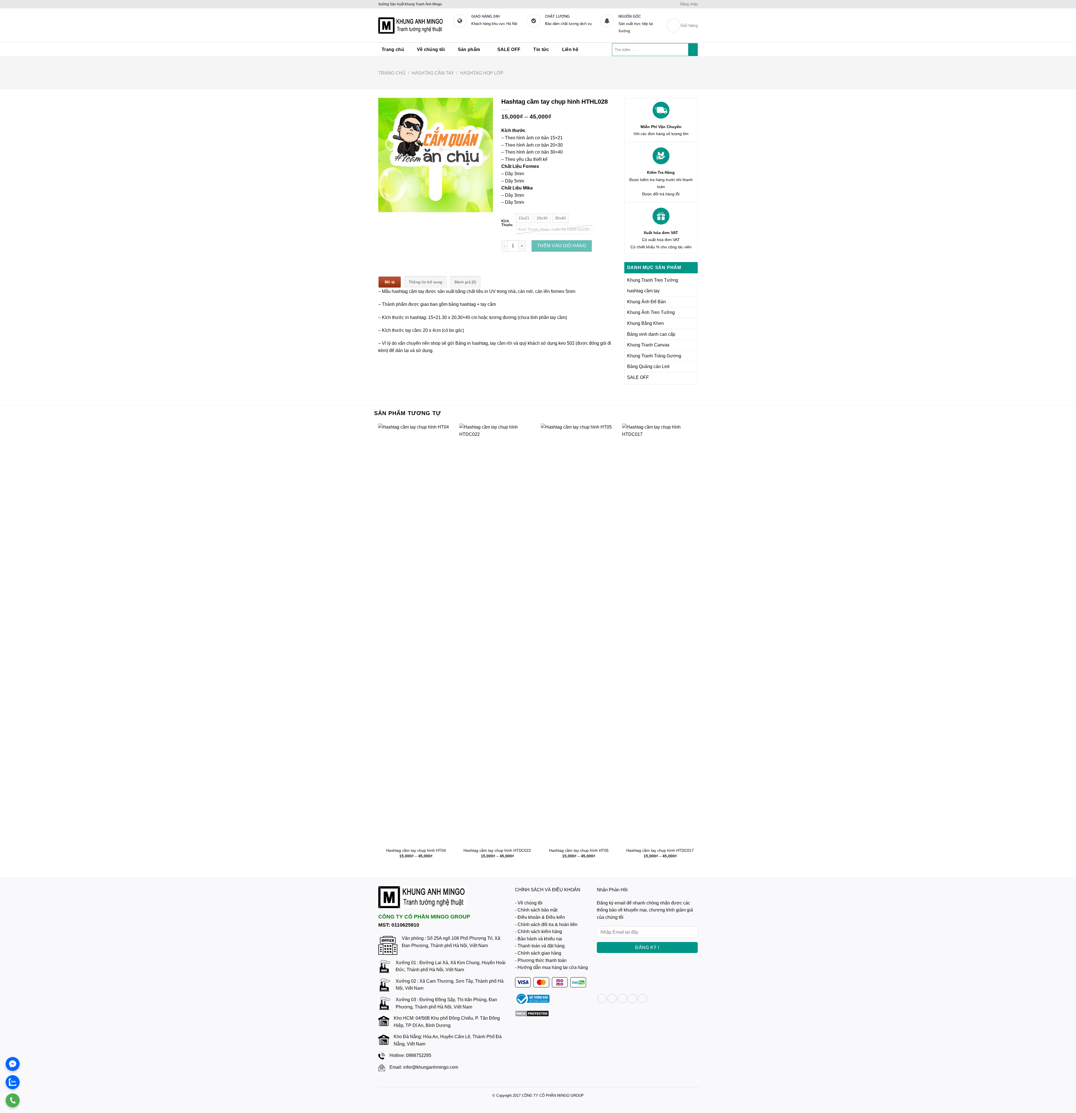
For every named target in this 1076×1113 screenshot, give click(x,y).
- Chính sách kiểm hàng (538, 931)
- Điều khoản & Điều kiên (540, 917)
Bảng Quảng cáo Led (648, 366)
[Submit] (693, 49)
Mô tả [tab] (390, 282)
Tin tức (541, 49)
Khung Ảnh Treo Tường (651, 312)
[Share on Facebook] (602, 998)
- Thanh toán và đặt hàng (540, 945)
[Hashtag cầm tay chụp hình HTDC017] (660, 634)
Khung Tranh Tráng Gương (654, 355)
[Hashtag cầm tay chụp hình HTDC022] (497, 634)
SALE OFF (509, 49)
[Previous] (378, 646)
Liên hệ (570, 49)
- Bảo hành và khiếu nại (538, 938)
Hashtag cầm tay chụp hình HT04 (416, 850)
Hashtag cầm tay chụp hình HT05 (579, 850)
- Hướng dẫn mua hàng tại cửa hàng (551, 967)
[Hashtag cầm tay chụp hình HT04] (416, 634)
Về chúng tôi (431, 49)
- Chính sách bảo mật (536, 910)
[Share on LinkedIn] (642, 998)
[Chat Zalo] (13, 1082)
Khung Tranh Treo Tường (652, 280)
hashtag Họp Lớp (482, 73)
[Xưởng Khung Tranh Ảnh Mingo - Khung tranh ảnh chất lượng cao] (411, 25)
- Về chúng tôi (528, 903)
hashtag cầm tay (433, 73)
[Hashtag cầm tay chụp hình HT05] (579, 634)
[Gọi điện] (13, 1100)
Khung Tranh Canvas (648, 345)
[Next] (698, 646)
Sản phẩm (469, 49)
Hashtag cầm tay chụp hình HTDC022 (497, 850)
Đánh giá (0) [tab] (465, 282)
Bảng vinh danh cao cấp (651, 334)
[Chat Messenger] (13, 1064)
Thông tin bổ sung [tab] (425, 282)
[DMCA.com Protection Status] (532, 1013)
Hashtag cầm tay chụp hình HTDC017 (660, 850)
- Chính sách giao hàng (538, 953)
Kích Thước (507, 223)
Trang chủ (393, 49)
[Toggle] (694, 280)
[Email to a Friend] (622, 998)
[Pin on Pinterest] (632, 998)
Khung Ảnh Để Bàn (646, 301)
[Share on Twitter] (612, 998)
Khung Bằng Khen (645, 323)
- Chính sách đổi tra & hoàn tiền (546, 924)
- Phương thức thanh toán (541, 960)
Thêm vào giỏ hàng (561, 245)
